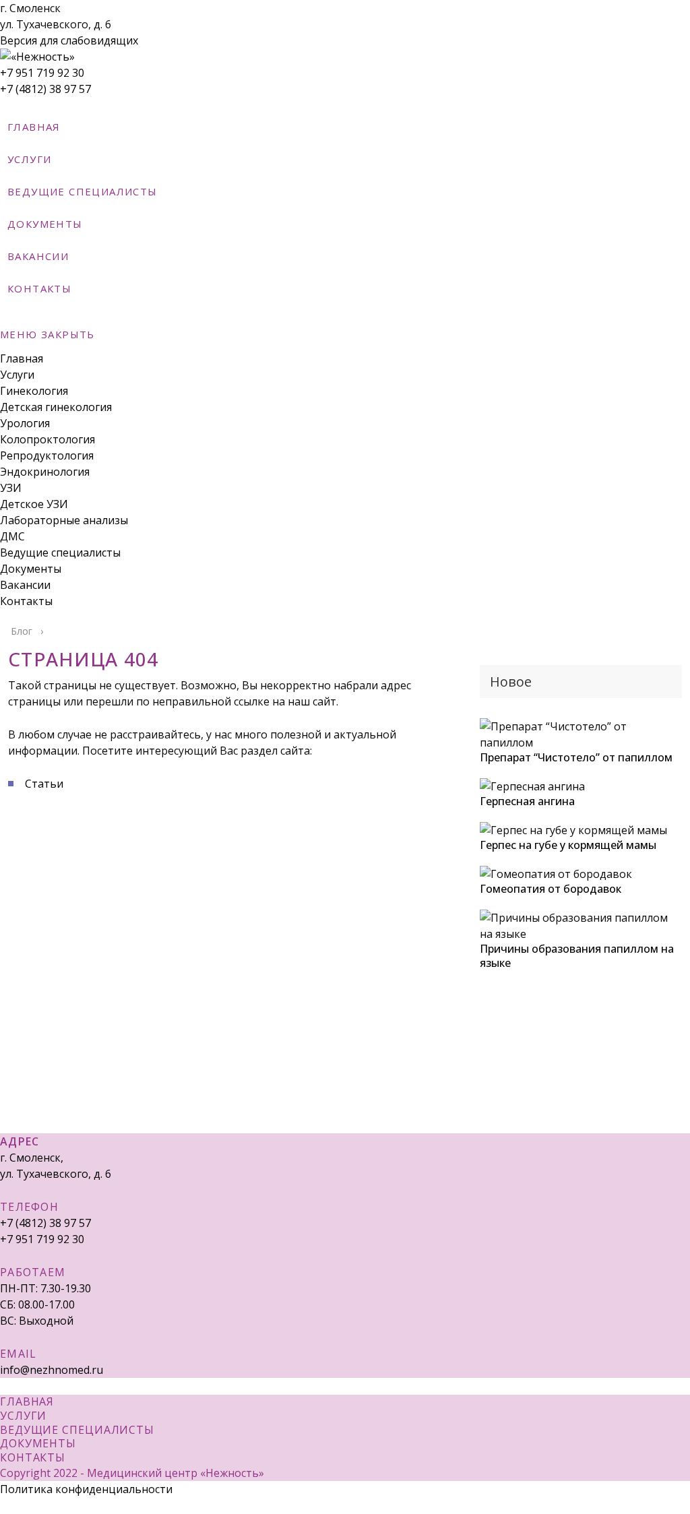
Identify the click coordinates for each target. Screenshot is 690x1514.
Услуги (17, 374)
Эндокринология (45, 471)
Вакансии (25, 584)
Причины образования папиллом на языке (577, 955)
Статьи (44, 783)
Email (18, 1353)
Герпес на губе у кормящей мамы (568, 845)
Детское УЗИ (34, 504)
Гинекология (34, 390)
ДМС (12, 536)
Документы (30, 568)
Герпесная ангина (527, 801)
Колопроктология (47, 439)
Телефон (29, 1206)
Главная (21, 358)
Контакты (26, 601)
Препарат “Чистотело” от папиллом (576, 757)
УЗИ (11, 487)
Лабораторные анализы (64, 520)
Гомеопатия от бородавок (550, 888)
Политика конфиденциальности (86, 1489)
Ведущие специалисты (60, 552)
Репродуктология (47, 455)
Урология (25, 423)
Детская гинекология (56, 407)
